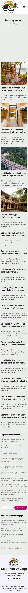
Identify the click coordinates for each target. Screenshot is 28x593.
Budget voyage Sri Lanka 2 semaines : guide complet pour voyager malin (12, 529)
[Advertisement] (14, 44)
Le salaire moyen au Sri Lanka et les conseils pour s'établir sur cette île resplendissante (12, 459)
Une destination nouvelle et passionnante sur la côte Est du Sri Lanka (13, 326)
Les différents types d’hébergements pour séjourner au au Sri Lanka (12, 217)
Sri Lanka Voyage (14, 569)
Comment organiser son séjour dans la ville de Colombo (14, 446)
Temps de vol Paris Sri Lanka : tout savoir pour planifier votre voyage (13, 452)
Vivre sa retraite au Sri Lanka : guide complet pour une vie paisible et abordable (14, 479)
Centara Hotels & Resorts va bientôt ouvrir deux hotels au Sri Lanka (13, 399)
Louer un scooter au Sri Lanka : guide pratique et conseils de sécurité (12, 499)
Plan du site (17, 590)
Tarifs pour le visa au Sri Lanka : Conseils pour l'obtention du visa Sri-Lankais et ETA (14, 485)
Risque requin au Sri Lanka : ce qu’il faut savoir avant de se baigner (13, 440)
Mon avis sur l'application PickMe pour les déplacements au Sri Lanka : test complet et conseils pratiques (13, 492)
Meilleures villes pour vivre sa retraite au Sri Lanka (13, 535)
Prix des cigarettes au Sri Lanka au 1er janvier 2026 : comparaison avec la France (14, 467)
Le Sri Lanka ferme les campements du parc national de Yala (14, 362)
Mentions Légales (20, 588)
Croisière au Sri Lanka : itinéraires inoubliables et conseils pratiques (11, 548)
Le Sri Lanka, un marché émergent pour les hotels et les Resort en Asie (13, 381)
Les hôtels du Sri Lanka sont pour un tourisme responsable (13, 271)
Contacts (10, 590)
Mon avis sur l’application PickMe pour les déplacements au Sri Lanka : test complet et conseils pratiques (13, 522)
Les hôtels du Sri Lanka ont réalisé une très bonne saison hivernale (13, 235)
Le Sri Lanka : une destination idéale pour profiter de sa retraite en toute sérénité (13, 175)
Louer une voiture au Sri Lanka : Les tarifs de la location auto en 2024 (13, 473)
